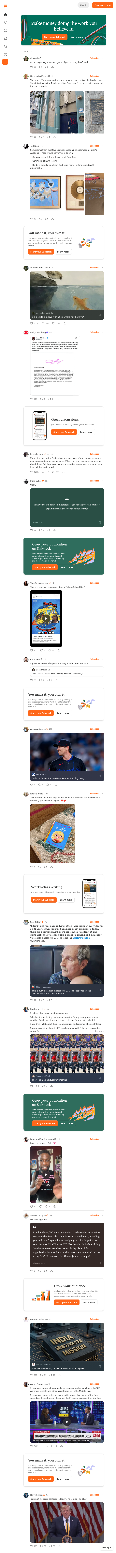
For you (26, 51)
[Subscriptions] (5, 22)
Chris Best (35, 659)
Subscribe (94, 58)
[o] (46, 619)
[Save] (100, 315)
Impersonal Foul (43, 1076)
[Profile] (5, 54)
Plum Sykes (35, 480)
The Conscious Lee (39, 583)
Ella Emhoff (35, 58)
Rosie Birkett (36, 793)
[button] (5, 14)
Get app (106, 1547)
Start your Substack (54, 36)
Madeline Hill (36, 1009)
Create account (102, 5)
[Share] (52, 67)
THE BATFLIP (41, 774)
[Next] (101, 111)
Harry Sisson (36, 1494)
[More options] (102, 58)
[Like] (31, 1086)
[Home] (5, 5)
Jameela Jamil (36, 454)
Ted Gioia (34, 145)
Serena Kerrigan (38, 1215)
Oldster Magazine (81, 937)
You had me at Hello (40, 267)
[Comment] (40, 67)
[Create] (5, 62)
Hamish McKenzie (39, 76)
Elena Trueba (41, 669)
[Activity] (5, 38)
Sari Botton (35, 921)
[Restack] (46, 67)
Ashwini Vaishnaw (39, 1319)
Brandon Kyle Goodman (42, 1139)
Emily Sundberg (38, 332)
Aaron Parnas (36, 1383)
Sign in (83, 5)
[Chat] (5, 30)
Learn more (77, 36)
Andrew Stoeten (38, 728)
